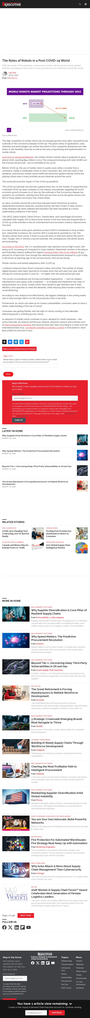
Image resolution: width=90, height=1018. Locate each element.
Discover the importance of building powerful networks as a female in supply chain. (59, 827)
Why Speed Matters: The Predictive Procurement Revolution (31, 451)
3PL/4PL (34, 887)
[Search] (80, 4)
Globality (40, 774)
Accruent (40, 700)
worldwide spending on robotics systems (45, 328)
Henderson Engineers (45, 847)
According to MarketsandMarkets (18, 157)
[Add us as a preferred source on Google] (27, 342)
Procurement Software (41, 607)
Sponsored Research (55, 542)
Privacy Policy (22, 416)
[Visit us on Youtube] (28, 927)
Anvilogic (40, 873)
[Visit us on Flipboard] (22, 927)
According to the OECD (13, 247)
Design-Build (36, 837)
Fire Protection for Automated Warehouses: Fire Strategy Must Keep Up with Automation (59, 841)
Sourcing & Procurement (13, 542)
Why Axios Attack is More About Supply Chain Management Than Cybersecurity (56, 868)
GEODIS (39, 726)
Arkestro (40, 644)
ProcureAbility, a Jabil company (50, 617)
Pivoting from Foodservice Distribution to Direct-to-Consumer (58, 533)
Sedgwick (40, 750)
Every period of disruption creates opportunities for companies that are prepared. (57, 730)
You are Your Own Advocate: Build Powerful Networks (58, 821)
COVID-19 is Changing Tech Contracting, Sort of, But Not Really (15, 533)
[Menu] (85, 4)
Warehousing (52, 528)
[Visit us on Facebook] (4, 927)
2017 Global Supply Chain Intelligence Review (58, 546)
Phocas (39, 800)
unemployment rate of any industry (61, 252)
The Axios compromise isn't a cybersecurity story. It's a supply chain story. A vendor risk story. (59, 877)
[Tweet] (21, 342)
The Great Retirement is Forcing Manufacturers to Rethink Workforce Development (35, 482)
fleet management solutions (18, 325)
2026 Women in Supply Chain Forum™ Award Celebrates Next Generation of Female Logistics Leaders (59, 893)
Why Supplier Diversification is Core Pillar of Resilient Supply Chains (34, 435)
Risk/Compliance (9, 528)
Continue (57, 1013)
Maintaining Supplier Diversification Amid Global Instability (57, 794)
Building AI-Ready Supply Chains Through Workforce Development (57, 744)
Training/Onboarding (40, 740)
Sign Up (19, 420)
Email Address (18, 394)
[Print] (4, 342)
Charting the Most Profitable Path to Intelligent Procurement (54, 768)
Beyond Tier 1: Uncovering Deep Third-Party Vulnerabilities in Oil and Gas (37, 466)
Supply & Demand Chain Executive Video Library (51, 816)
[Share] (10, 342)
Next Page (26, 915)
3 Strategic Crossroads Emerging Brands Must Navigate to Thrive (56, 720)
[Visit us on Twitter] (10, 927)
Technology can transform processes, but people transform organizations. (56, 754)
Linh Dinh (12, 73)
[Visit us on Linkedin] (16, 927)
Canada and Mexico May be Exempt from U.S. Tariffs (15, 546)
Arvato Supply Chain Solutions (49, 670)
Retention (35, 686)
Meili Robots (12, 78)
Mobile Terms (70, 414)
